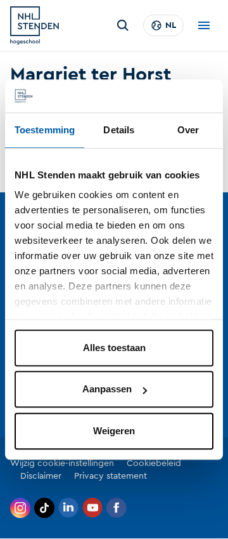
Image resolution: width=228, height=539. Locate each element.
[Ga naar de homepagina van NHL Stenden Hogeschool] (34, 25)
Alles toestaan (114, 347)
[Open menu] (204, 25)
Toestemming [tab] (45, 129)
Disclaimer (40, 476)
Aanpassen (107, 389)
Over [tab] (188, 129)
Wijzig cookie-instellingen (62, 463)
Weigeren (114, 430)
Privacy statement (110, 476)
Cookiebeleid (154, 463)
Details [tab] (118, 129)
